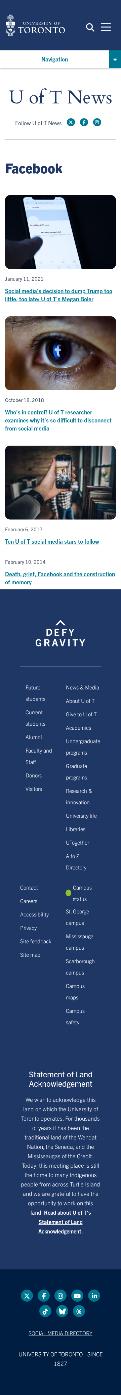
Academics (78, 727)
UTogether (77, 842)
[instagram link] (97, 122)
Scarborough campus (80, 966)
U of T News (60, 98)
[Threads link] (79, 1311)
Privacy (28, 927)
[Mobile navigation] (106, 26)
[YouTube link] (77, 1296)
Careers (28, 900)
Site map (30, 954)
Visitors (34, 788)
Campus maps (75, 991)
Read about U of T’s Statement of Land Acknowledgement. (64, 1221)
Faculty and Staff (39, 756)
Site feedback (35, 941)
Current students (35, 718)
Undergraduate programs (83, 746)
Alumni (34, 736)
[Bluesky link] (62, 1311)
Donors (34, 775)
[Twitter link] (71, 122)
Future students (35, 693)
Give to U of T (81, 714)
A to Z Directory (76, 861)
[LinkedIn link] (94, 1296)
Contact (29, 887)
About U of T (80, 700)
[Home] (35, 25)
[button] (90, 26)
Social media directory (60, 1333)
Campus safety (75, 1016)
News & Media (82, 687)
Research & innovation (79, 796)
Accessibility (34, 914)
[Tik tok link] (45, 1311)
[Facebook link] (84, 122)
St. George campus (77, 917)
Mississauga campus (79, 942)
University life (81, 815)
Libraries (75, 828)
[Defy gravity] (60, 627)
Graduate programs (76, 771)
